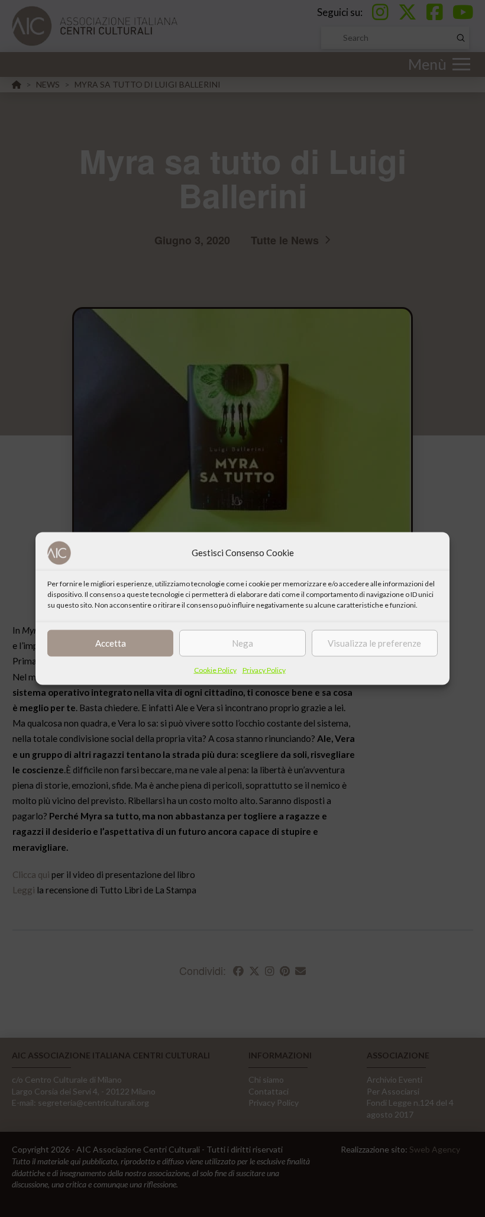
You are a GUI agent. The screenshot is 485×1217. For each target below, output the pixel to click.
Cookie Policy (215, 669)
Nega (242, 643)
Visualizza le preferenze (374, 643)
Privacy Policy (264, 669)
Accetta (110, 643)
